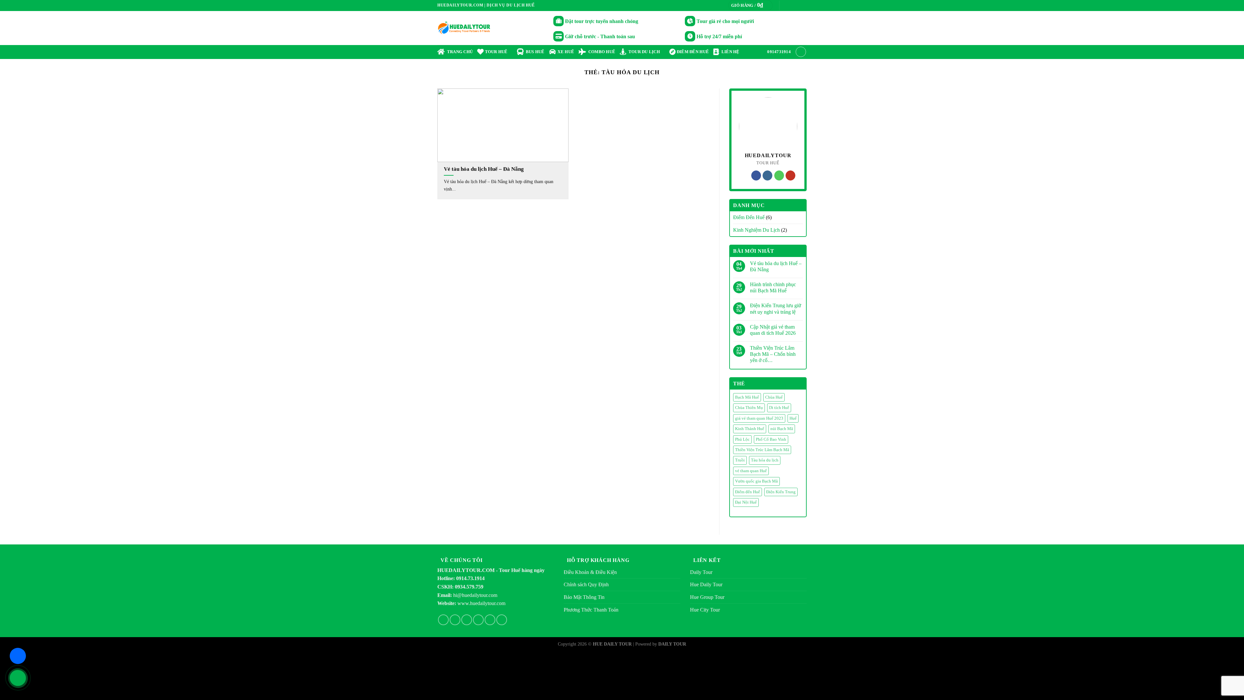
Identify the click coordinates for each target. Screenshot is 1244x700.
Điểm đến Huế (692, 52)
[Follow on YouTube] (790, 175)
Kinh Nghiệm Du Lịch (756, 230)
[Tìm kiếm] (801, 52)
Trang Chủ (459, 52)
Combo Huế (600, 52)
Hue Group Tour (707, 597)
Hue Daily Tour (706, 584)
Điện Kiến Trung (781, 492)
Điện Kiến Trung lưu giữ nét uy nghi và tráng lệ (775, 308)
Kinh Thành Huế (749, 428)
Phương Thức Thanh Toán (591, 609)
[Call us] (779, 175)
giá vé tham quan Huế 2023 (759, 418)
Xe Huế (565, 52)
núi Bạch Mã (781, 428)
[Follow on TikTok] (466, 619)
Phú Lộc (742, 439)
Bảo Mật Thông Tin (584, 597)
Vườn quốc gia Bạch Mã (756, 481)
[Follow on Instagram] (791, 5)
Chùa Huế (774, 397)
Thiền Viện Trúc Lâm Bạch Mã (762, 450)
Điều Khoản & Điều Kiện (590, 572)
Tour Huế (495, 52)
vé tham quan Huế (751, 471)
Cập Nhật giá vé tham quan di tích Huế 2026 (773, 330)
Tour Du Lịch (643, 52)
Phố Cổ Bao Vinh (771, 439)
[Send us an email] (803, 5)
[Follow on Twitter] (797, 5)
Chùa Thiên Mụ (749, 407)
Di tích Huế (779, 407)
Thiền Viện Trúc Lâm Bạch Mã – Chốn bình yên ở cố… (773, 354)
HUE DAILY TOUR (612, 644)
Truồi (740, 460)
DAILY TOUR (672, 644)
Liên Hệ (729, 52)
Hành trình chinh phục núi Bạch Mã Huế (773, 287)
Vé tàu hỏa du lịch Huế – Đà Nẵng (775, 266)
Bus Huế (534, 52)
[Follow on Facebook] (785, 5)
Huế (793, 418)
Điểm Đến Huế (749, 217)
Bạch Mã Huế (747, 397)
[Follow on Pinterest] (490, 619)
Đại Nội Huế (746, 502)
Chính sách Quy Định (586, 584)
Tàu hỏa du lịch (764, 460)
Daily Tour (701, 572)
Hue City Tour (705, 609)
